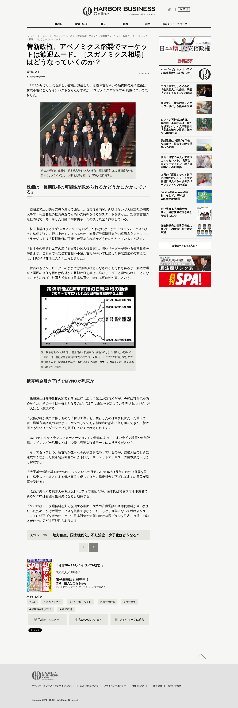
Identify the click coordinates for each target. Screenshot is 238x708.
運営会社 (157, 685)
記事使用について (89, 685)
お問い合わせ (174, 685)
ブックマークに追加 (129, 619)
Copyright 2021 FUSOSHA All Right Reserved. (55, 700)
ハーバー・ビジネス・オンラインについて (53, 685)
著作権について (140, 685)
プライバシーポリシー (115, 685)
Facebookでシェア (90, 619)
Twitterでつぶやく (49, 619)
